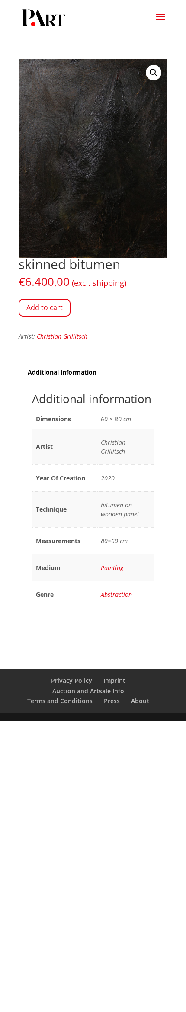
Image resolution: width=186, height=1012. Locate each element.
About (140, 701)
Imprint (114, 680)
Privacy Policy (71, 680)
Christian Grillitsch (62, 336)
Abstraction (116, 594)
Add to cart (44, 307)
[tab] (93, 372)
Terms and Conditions (60, 701)
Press (112, 701)
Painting (112, 568)
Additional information (62, 372)
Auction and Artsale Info (88, 691)
